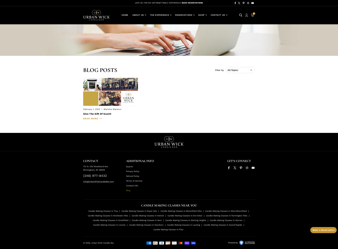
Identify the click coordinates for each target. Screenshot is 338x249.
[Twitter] (239, 3)
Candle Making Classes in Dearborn (146, 225)
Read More (91, 119)
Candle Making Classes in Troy (103, 211)
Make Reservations (192, 3)
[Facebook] (235, 3)
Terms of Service (134, 181)
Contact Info (132, 185)
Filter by (219, 70)
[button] (139, 15)
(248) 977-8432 (95, 176)
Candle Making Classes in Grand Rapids (223, 225)
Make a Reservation (324, 230)
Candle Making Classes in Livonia (109, 225)
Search (129, 166)
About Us (138, 15)
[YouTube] (252, 3)
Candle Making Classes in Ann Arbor (185, 215)
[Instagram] (248, 3)
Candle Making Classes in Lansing (183, 225)
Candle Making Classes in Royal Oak (139, 211)
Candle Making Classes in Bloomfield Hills (181, 211)
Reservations (183, 15)
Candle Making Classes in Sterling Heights (185, 220)
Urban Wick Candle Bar (102, 243)
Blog (128, 190)
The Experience (159, 15)
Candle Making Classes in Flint (168, 229)
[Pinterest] (243, 3)
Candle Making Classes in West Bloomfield (226, 211)
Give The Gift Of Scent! (97, 113)
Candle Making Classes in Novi (147, 220)
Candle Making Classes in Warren (226, 220)
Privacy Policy (132, 171)
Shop (201, 15)
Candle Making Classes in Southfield (110, 220)
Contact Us (218, 15)
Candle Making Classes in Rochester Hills (108, 215)
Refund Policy (132, 176)
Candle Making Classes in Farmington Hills (226, 215)
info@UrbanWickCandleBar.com (98, 181)
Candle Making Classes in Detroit (148, 215)
